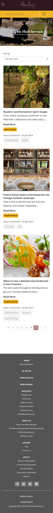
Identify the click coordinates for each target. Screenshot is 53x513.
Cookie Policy (26, 502)
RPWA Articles (26, 378)
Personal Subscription (26, 461)
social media (11, 140)
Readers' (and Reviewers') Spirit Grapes (25, 111)
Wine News (26, 399)
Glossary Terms (26, 410)
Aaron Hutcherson (12, 135)
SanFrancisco (12, 312)
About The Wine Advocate (26, 424)
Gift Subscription (26, 468)
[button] (26, 59)
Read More (9, 124)
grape (25, 140)
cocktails (9, 226)
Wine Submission (26, 364)
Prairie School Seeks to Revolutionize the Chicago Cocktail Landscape (26, 196)
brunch (26, 312)
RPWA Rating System (26, 432)
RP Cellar (26, 371)
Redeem (26, 476)
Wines (26, 360)
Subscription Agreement (26, 472)
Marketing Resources (26, 414)
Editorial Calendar (27, 406)
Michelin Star (12, 318)
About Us (26, 421)
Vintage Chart (26, 395)
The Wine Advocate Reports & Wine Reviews (26, 428)
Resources (26, 391)
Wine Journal (26, 384)
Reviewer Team (26, 436)
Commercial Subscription (26, 465)
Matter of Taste (26, 402)
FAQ (26, 446)
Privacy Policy (26, 496)
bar (19, 226)
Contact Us (26, 450)
